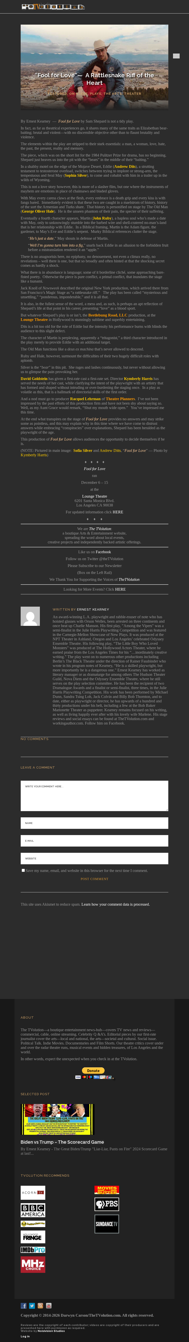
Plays (95, 93)
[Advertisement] (94, 946)
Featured (57, 93)
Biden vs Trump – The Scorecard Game (62, 1142)
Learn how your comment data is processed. (115, 904)
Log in (25, 1336)
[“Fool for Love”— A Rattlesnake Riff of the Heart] (34, 616)
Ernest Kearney (93, 609)
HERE (118, 512)
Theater (132, 93)
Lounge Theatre (94, 496)
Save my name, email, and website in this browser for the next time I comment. (87, 870)
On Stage (78, 93)
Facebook (103, 552)
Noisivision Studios (51, 1331)
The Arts (112, 93)
